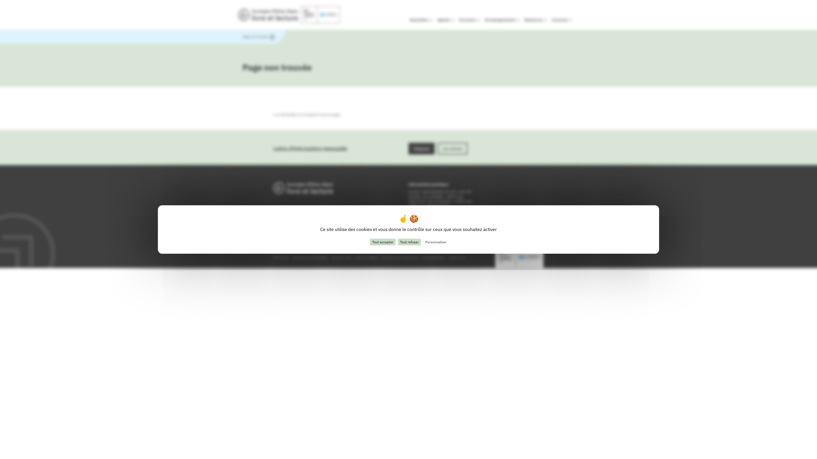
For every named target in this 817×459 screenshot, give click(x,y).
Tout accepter (382, 242)
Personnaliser (436, 242)
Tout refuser (409, 242)
